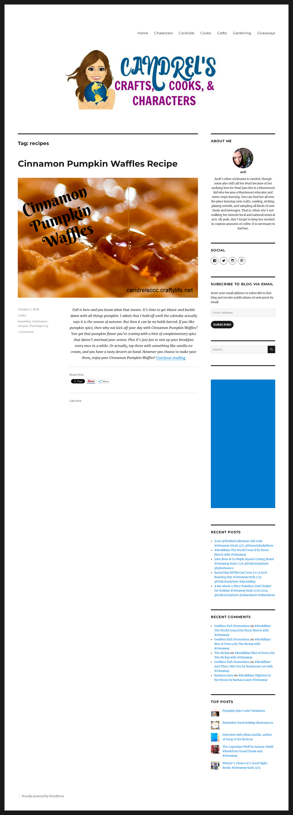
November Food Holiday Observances (247, 723)
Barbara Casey (223, 675)
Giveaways (266, 33)
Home (142, 33)
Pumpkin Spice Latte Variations (243, 711)
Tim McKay (222, 653)
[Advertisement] (243, 444)
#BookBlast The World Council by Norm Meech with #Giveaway (242, 630)
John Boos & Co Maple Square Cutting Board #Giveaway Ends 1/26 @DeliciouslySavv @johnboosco (244, 563)
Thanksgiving (38, 325)
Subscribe (222, 324)
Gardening (242, 33)
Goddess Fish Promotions (232, 626)
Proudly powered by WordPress (43, 796)
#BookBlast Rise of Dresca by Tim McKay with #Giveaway (242, 644)
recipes (23, 325)
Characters (163, 33)
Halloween (39, 321)
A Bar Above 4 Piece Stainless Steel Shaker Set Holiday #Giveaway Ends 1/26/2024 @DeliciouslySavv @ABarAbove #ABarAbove (244, 590)
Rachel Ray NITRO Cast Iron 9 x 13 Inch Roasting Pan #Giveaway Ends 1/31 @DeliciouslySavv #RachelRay (240, 577)
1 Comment (26, 331)
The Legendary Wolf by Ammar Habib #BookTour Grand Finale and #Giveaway (247, 751)
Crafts (222, 33)
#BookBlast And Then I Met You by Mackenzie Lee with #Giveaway (243, 666)
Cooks (205, 33)
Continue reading (171, 358)
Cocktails (186, 33)
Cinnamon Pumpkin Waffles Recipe (98, 163)
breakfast (24, 321)
